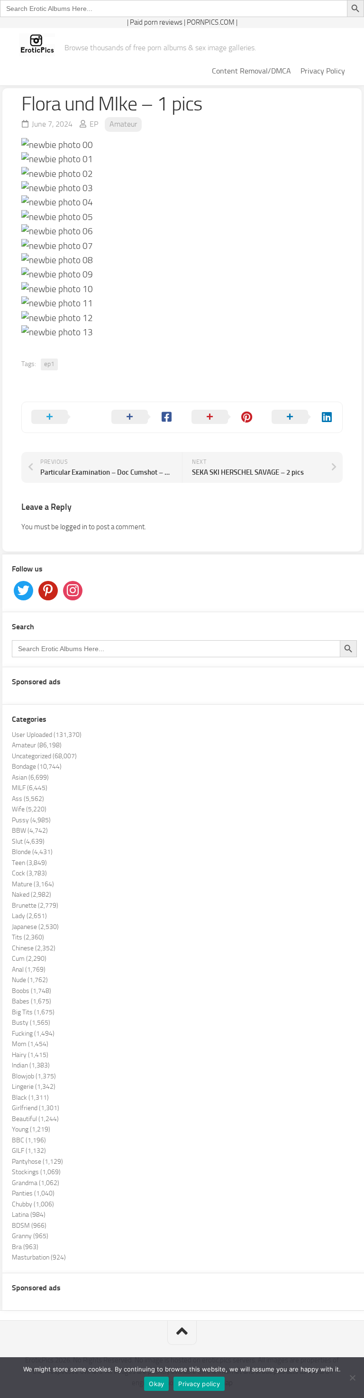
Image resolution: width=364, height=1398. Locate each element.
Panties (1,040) (33, 1193)
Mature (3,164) (33, 884)
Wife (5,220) (29, 809)
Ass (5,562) (28, 799)
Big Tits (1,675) (33, 1012)
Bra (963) (25, 1247)
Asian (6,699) (30, 777)
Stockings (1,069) (36, 1172)
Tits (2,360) (28, 937)
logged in (73, 527)
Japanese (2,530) (35, 927)
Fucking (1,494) (33, 1034)
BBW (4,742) (30, 831)
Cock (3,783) (29, 873)
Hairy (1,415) (30, 1055)
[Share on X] (62, 417)
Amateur (123, 124)
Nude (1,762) (30, 980)
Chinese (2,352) (33, 948)
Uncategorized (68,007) (44, 756)
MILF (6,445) (29, 788)
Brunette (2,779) (35, 905)
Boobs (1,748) (31, 991)
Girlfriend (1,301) (35, 1108)
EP (94, 124)
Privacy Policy (322, 70)
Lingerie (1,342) (33, 1087)
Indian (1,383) (31, 1065)
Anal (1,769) (29, 970)
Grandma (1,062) (35, 1183)
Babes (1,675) (31, 1001)
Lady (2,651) (29, 916)
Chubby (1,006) (33, 1204)
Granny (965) (30, 1236)
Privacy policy (199, 1384)
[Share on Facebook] (142, 417)
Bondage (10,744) (37, 767)
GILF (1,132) (29, 1151)
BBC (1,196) (29, 1140)
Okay (156, 1384)
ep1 (49, 364)
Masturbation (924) (39, 1257)
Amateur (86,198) (37, 745)
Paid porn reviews (156, 22)
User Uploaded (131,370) (47, 735)
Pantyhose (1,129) (37, 1162)
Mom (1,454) (30, 1044)
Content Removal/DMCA (251, 70)
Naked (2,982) (31, 895)
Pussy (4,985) (31, 820)
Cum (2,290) (29, 959)
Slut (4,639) (28, 841)
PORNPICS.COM (211, 22)
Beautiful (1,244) (35, 1119)
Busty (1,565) (31, 1023)
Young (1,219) (31, 1129)
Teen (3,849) (29, 863)
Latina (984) (29, 1215)
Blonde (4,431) (32, 852)
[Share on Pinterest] (222, 417)
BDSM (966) (29, 1226)
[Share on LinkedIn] (302, 417)
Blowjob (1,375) (34, 1076)
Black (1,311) (30, 1098)
